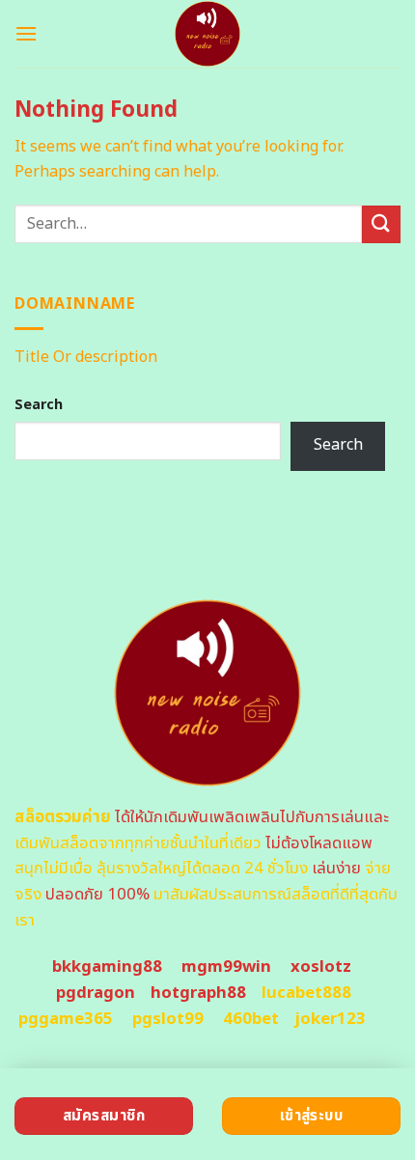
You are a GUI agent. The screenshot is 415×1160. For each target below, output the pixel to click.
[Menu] (26, 33)
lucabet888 (306, 993)
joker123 (330, 1019)
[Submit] (381, 224)
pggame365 (65, 1019)
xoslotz (320, 967)
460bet (251, 1019)
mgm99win (226, 967)
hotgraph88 (198, 993)
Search (38, 405)
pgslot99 (168, 1019)
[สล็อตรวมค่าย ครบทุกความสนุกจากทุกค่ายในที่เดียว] (208, 34)
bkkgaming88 (107, 967)
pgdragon (95, 993)
